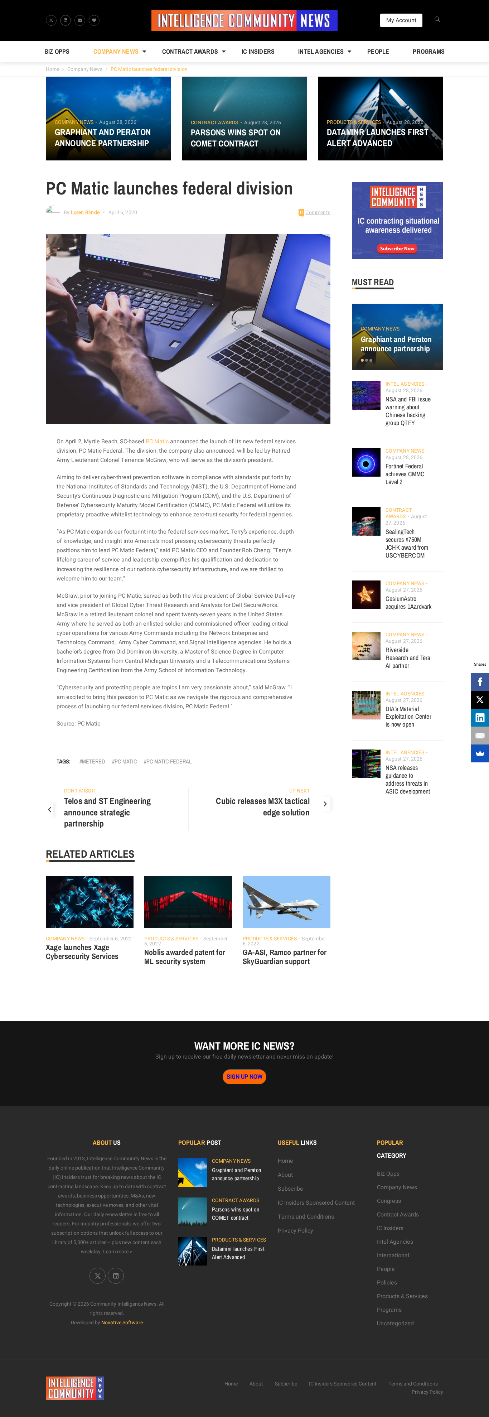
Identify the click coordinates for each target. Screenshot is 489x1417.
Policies (387, 1282)
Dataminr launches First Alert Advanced (378, 137)
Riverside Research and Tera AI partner (408, 657)
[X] (480, 700)
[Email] (480, 735)
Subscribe (290, 1189)
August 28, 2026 (117, 122)
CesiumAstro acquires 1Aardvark (409, 602)
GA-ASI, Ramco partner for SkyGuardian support (284, 957)
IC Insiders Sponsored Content (316, 1203)
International (393, 1255)
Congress (389, 1201)
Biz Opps (57, 51)
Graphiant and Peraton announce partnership (103, 137)
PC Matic (157, 441)
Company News (116, 51)
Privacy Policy (295, 1230)
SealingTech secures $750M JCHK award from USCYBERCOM (407, 543)
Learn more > (117, 1251)
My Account (401, 20)
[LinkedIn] (480, 718)
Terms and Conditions (306, 1217)
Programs (429, 51)
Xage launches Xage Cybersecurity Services (82, 952)
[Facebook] (480, 682)
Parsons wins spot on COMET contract (236, 138)
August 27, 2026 (404, 590)
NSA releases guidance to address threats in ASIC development (408, 779)
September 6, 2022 (110, 939)
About (285, 1175)
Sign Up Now (244, 1077)
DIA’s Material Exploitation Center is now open (408, 716)
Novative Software (122, 1322)
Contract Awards (190, 51)
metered (93, 761)
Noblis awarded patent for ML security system (184, 957)
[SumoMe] (480, 753)
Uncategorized (395, 1323)
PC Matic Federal (169, 761)
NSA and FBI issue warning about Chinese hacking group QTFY (408, 411)
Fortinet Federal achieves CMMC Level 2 (405, 474)
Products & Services (354, 122)
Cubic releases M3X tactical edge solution (262, 806)
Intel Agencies (321, 51)
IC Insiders (258, 51)
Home (52, 69)
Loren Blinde (85, 212)
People (378, 51)
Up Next (299, 791)
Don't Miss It (80, 791)
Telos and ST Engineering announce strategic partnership (107, 812)
